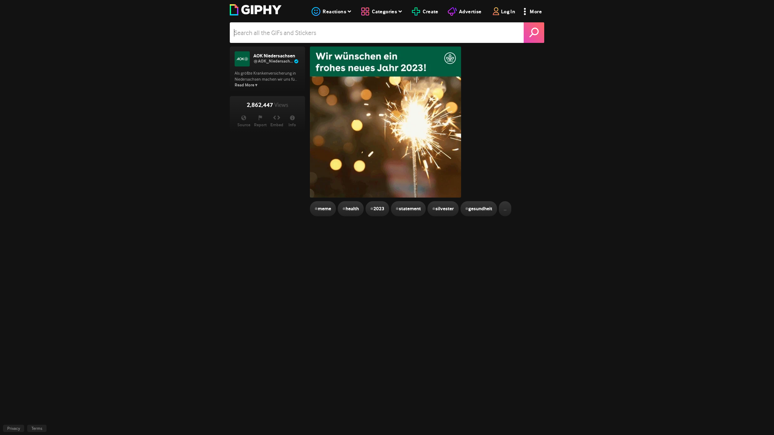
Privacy (13, 428)
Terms (36, 428)
